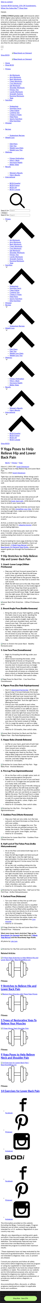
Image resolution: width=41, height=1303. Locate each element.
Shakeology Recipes (17, 135)
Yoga (11, 98)
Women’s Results (16, 173)
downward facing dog (19, 690)
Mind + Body (14, 160)
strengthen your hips (23, 509)
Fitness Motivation (17, 158)
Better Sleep (14, 165)
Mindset (8, 123)
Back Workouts (15, 79)
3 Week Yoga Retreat (19, 545)
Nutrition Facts (15, 108)
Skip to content (7, 2)
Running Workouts (17, 96)
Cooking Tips (15, 113)
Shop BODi (5, 55)
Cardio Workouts (16, 92)
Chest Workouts (16, 81)
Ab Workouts (15, 75)
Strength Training (16, 94)
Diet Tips (13, 146)
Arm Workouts (15, 77)
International (10, 177)
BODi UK (13, 187)
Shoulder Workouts (17, 88)
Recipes (8, 129)
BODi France (14, 185)
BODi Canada (15, 189)
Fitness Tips (14, 90)
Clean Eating (14, 110)
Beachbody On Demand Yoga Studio (15, 547)
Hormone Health (16, 162)
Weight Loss (10, 137)
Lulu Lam (14, 941)
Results (8, 167)
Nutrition (8, 100)
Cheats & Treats (16, 115)
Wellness (8, 152)
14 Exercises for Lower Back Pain (20, 1091)
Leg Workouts (15, 85)
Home (7, 63)
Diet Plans (13, 144)
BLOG (7, 463)
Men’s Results (15, 175)
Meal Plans (14, 117)
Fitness (8, 69)
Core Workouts (15, 83)
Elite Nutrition (15, 121)
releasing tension (25, 525)
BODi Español (15, 183)
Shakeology (14, 106)
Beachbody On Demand (10, 935)
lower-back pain (17, 501)
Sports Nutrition (16, 119)
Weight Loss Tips (16, 150)
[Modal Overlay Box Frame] (20, 1297)
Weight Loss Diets (16, 148)
